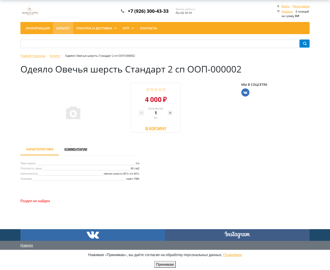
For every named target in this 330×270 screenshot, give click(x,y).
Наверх (26, 245)
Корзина (287, 11)
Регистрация (301, 6)
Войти (286, 6)
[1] (148, 89)
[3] (156, 89)
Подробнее (232, 254)
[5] (164, 89)
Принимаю (165, 264)
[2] (152, 89)
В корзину (155, 127)
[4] (160, 89)
